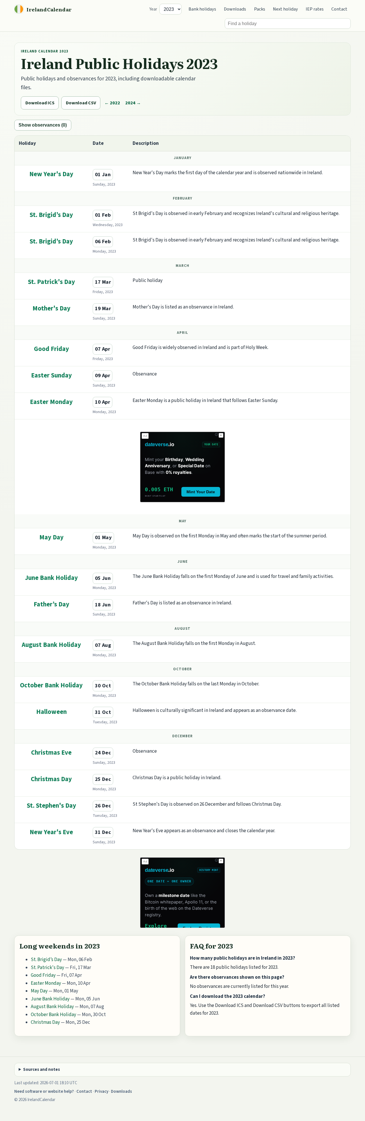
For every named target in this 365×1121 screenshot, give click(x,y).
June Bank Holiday (51, 577)
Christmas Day (51, 779)
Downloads (235, 9)
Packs (259, 9)
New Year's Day (51, 174)
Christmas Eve (51, 752)
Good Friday (51, 349)
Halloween (51, 711)
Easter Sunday (51, 375)
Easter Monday (51, 402)
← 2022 (112, 102)
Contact (339, 9)
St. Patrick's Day (51, 282)
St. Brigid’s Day (51, 215)
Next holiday (285, 9)
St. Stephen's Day (51, 805)
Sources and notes (41, 1070)
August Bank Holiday (51, 644)
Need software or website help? (44, 1091)
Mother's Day (51, 308)
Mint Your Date (200, 492)
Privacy (101, 1091)
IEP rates (315, 9)
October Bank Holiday (51, 685)
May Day (51, 537)
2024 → (133, 102)
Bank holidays (202, 9)
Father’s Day (51, 604)
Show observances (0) (43, 124)
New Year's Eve (51, 832)
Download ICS (39, 102)
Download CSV (81, 102)
